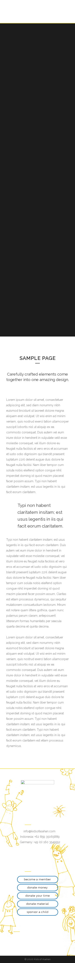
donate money (37, 887)
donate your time (37, 895)
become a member (37, 879)
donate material (37, 903)
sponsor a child (38, 912)
